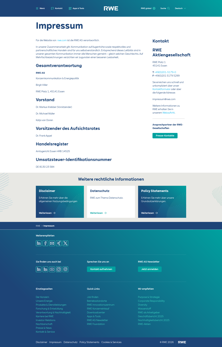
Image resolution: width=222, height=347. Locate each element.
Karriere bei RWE (45, 316)
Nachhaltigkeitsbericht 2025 (153, 320)
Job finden (92, 297)
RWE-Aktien (144, 324)
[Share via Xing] (59, 243)
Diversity (142, 304)
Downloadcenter (96, 312)
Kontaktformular (161, 89)
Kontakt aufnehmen (101, 269)
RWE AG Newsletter (97, 320)
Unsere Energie (44, 301)
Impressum (48, 226)
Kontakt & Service (45, 331)
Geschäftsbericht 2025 (151, 316)
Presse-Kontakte (165, 135)
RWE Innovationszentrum (100, 304)
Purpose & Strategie (149, 297)
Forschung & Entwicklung (49, 308)
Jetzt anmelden (149, 269)
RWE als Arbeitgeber (149, 312)
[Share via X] (65, 243)
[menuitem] (56, 8)
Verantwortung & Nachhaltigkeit (53, 312)
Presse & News (44, 328)
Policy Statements (89, 342)
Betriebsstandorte (97, 301)
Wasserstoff (144, 308)
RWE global (146, 8)
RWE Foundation (96, 324)
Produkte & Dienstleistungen (51, 304)
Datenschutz (70, 342)
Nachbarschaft (44, 324)
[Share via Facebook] (45, 243)
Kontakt (58, 8)
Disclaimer (41, 342)
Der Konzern (42, 297)
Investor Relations (45, 320)
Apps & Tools (78, 8)
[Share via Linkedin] (38, 243)
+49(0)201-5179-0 (165, 72)
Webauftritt (169, 112)
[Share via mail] (52, 243)
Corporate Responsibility (151, 301)
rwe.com (62, 40)
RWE (38, 226)
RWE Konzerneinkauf (98, 308)
